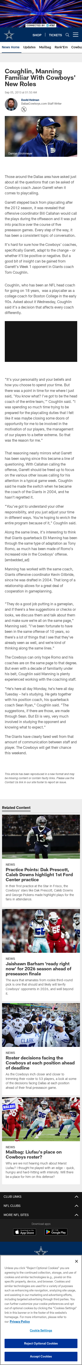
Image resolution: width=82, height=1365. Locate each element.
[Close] (77, 1261)
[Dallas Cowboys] (41, 1253)
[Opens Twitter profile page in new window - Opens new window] (24, 109)
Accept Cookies (41, 1356)
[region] (41, 1310)
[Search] (67, 35)
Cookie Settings (41, 1330)
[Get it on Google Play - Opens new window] (55, 1234)
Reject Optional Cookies (41, 1343)
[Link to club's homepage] (9, 32)
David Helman (30, 99)
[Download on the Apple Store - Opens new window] (24, 1232)
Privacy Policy (20, 1321)
